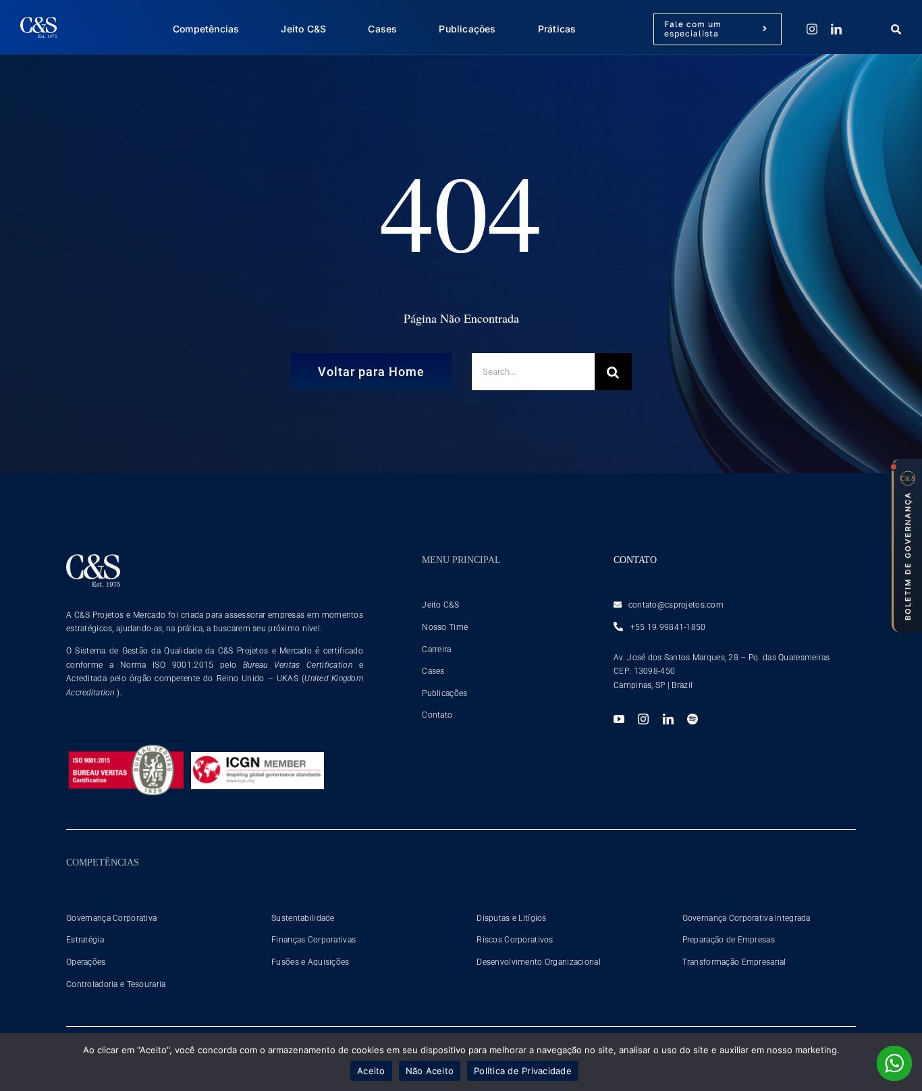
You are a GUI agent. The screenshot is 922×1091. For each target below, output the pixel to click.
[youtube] (619, 719)
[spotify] (692, 719)
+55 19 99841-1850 (666, 627)
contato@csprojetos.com (676, 605)
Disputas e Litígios (511, 918)
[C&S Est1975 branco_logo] (38, 23)
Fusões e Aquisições (310, 962)
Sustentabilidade (303, 918)
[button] (907, 546)
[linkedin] (836, 29)
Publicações (444, 693)
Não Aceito (430, 1070)
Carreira (436, 649)
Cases (433, 671)
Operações (86, 962)
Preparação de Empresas (728, 939)
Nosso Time (445, 627)
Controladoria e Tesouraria (115, 984)
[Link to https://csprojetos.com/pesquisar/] (893, 29)
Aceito (371, 1070)
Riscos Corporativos (515, 939)
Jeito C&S (440, 605)
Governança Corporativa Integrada (746, 918)
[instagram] (812, 29)
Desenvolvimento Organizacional (539, 962)
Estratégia (85, 939)
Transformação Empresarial (734, 962)
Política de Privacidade (523, 1070)
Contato (437, 715)
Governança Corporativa (111, 918)
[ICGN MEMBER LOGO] (257, 758)
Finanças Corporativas (313, 939)
